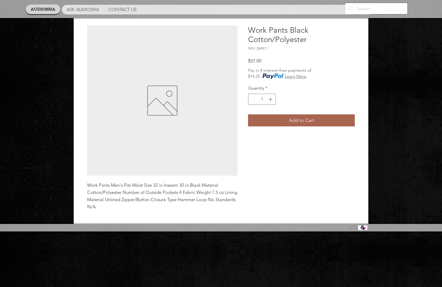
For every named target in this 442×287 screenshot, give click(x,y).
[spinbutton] (261, 99)
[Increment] (271, 99)
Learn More (295, 76)
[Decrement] (252, 99)
